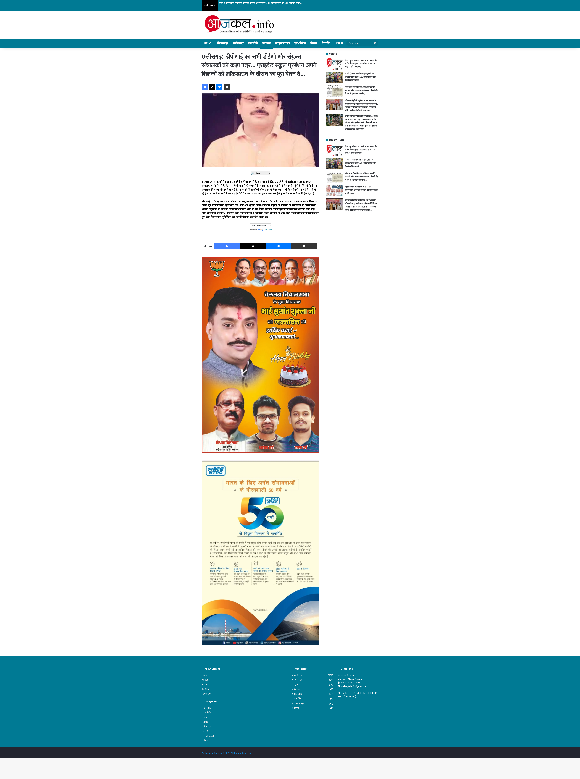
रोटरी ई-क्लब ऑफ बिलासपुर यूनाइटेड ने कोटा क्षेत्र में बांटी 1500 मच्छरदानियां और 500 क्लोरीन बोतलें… (360, 76)
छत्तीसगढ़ (238, 43)
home (339, 43)
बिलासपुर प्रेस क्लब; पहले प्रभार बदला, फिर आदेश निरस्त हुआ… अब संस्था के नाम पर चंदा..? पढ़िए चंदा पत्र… (361, 63)
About (205, 679)
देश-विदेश (300, 43)
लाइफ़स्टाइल (282, 43)
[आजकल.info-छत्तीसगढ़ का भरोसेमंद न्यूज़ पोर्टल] (239, 25)
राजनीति (253, 43)
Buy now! (206, 693)
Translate (268, 230)
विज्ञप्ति (326, 43)
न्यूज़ (205, 717)
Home (208, 43)
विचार (313, 43)
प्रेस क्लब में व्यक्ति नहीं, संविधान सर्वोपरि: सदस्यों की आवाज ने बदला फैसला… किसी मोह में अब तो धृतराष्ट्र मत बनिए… (266, 3)
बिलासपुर (222, 43)
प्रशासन (266, 43)
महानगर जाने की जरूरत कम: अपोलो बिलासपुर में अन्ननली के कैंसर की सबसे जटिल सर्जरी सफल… (361, 189)
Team (205, 684)
